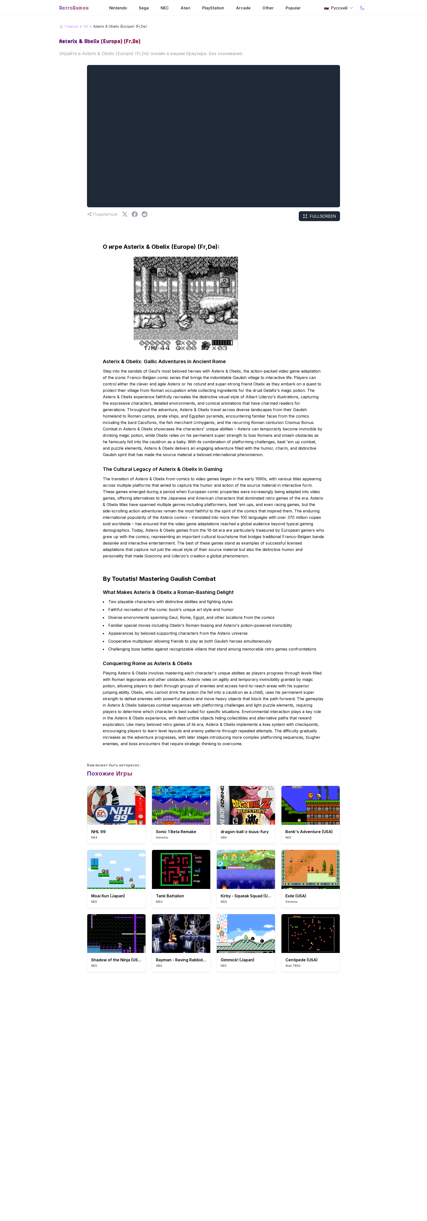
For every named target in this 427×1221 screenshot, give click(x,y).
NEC (165, 7)
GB (85, 26)
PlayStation (213, 7)
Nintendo (118, 7)
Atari (185, 7)
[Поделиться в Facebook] (135, 214)
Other (268, 7)
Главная (71, 26)
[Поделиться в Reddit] (145, 214)
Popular (293, 7)
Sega (144, 7)
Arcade (243, 7)
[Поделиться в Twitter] (125, 214)
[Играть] (116, 805)
